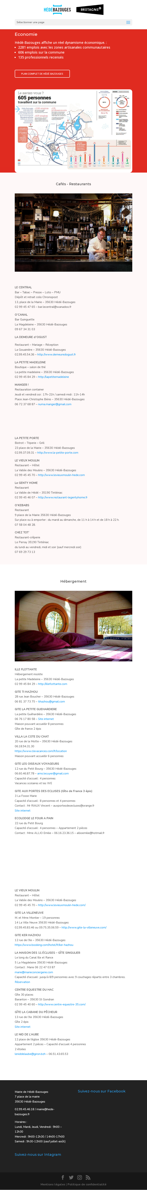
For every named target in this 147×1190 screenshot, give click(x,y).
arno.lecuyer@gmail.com (53, 773)
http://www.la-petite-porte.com (57, 453)
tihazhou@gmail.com (51, 701)
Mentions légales (53, 1184)
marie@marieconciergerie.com (34, 972)
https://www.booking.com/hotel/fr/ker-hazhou (44, 945)
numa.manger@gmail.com (54, 404)
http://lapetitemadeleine (53, 377)
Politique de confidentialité (87, 1184)
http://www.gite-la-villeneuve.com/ (84, 927)
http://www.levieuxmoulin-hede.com (61, 475)
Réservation (22, 982)
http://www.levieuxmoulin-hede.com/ (62, 905)
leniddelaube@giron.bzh (30, 1054)
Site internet (46, 719)
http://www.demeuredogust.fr (56, 354)
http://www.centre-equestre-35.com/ (62, 1004)
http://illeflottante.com (52, 684)
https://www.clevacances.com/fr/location (41, 751)
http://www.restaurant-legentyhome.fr (62, 497)
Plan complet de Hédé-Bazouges (42, 73)
